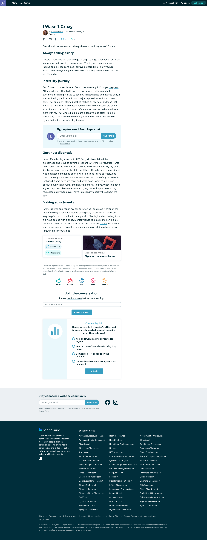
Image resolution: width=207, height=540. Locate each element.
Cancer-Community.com (90, 477)
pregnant (113, 87)
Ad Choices (44, 519)
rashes (85, 102)
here (44, 274)
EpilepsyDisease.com (88, 509)
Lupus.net (113, 477)
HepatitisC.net (115, 440)
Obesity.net (145, 440)
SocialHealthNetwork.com (152, 493)
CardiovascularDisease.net (91, 481)
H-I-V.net (113, 448)
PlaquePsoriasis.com (149, 452)
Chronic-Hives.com (87, 489)
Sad (80, 281)
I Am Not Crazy (53, 241)
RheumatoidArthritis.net (150, 472)
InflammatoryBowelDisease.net (123, 464)
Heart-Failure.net (117, 436)
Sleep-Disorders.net (149, 489)
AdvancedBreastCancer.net (91, 436)
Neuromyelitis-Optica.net (151, 436)
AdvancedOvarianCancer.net (92, 440)
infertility (71, 120)
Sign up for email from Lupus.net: (79, 129)
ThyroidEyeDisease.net (150, 501)
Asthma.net (84, 452)
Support (69, 281)
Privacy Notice (107, 141)
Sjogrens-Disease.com (150, 481)
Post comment (81, 312)
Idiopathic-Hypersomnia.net (122, 456)
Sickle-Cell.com (147, 477)
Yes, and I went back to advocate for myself (94, 340)
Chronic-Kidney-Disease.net (91, 493)
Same (104, 281)
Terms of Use (65, 144)
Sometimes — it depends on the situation (92, 355)
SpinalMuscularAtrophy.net (152, 497)
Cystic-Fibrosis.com (88, 501)
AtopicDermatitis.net (88, 456)
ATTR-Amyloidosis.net (89, 460)
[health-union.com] (49, 430)
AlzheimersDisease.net (89, 448)
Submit (94, 371)
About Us (43, 516)
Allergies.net (84, 444)
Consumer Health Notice (89, 516)
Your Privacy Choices (112, 516)
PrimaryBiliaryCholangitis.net (153, 456)
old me (103, 223)
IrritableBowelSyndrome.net (121, 468)
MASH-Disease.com (118, 485)
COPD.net (83, 497)
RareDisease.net (147, 468)
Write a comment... (54, 304)
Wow (91, 281)
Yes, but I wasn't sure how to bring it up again (96, 347)
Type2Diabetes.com (149, 505)
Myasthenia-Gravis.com (120, 509)
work (46, 209)
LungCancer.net (116, 472)
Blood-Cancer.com (87, 472)
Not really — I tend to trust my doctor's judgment (96, 362)
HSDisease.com (116, 452)
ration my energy (91, 192)
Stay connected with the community (62, 396)
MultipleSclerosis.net (118, 505)
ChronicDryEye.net (87, 485)
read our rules (74, 298)
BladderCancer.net (87, 468)
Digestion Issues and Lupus (100, 256)
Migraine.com (115, 501)
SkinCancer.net (146, 485)
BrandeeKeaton (57, 32)
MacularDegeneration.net (120, 481)
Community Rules (148, 516)
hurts (67, 184)
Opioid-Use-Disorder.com (151, 444)
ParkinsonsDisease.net (150, 448)
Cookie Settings (131, 516)
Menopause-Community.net (121, 489)
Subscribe (198, 3)
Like (57, 281)
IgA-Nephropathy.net (118, 460)
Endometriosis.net (87, 505)
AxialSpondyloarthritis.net (90, 464)
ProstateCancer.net (148, 460)
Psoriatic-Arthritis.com (150, 464)
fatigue (46, 67)
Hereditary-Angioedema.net (122, 444)
